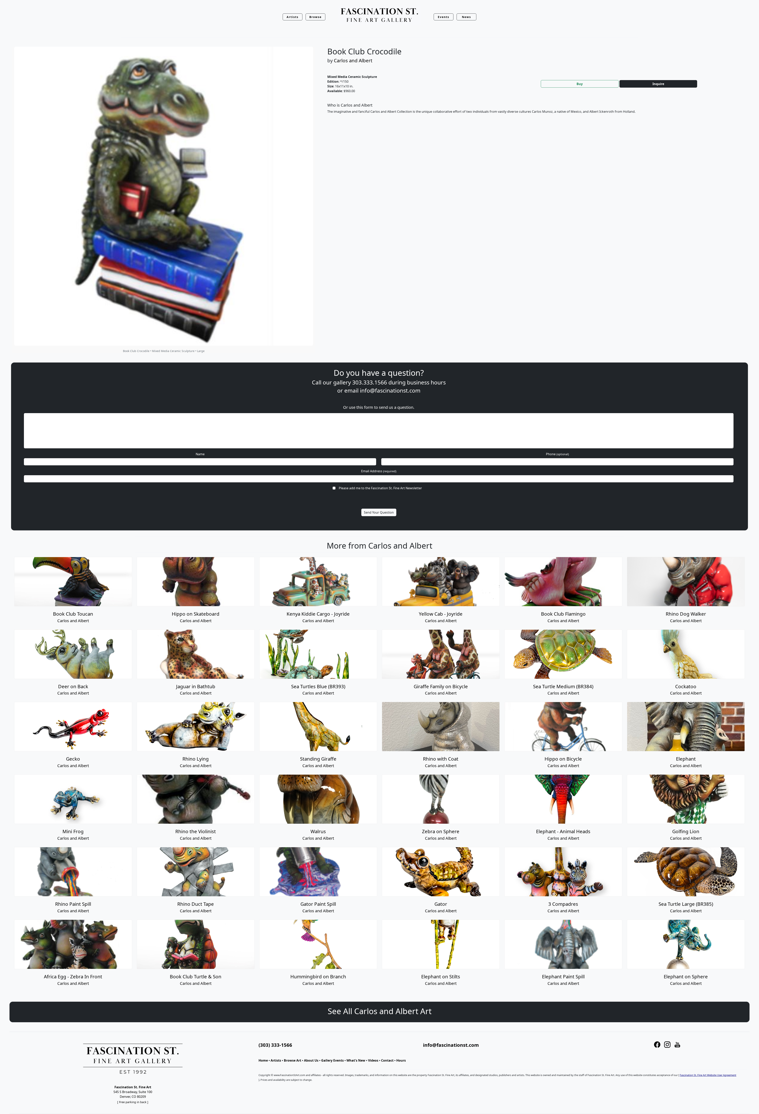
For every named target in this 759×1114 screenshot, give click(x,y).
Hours (401, 1060)
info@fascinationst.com (390, 390)
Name (200, 454)
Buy (580, 84)
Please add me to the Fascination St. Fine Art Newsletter (380, 488)
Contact (387, 1060)
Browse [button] (315, 17)
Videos (373, 1060)
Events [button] (443, 17)
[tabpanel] (533, 111)
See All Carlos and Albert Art (379, 1011)
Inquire (658, 84)
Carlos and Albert (353, 60)
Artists (276, 1060)
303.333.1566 (369, 382)
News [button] (466, 17)
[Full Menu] (379, 15)
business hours (426, 382)
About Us (311, 1060)
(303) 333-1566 (275, 1045)
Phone (557, 454)
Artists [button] (292, 17)
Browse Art (292, 1060)
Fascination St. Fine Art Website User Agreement (708, 1075)
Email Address (378, 471)
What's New (355, 1060)
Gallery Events (332, 1060)
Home (263, 1060)
